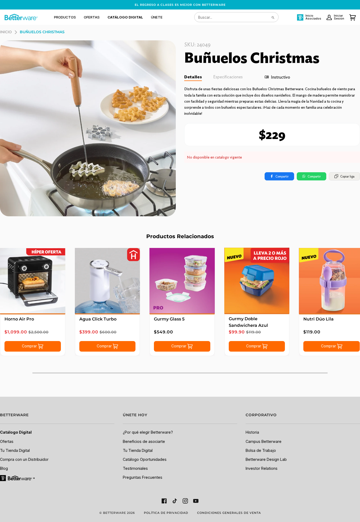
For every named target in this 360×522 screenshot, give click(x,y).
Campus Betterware (263, 441)
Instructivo (280, 77)
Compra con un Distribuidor (24, 459)
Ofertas (6, 441)
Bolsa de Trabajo (261, 450)
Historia (252, 432)
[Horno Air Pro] (32, 280)
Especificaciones (228, 76)
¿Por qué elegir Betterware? (148, 432)
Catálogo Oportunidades (145, 459)
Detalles (193, 76)
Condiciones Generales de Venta (229, 513)
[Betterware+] (18, 478)
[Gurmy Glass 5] (182, 280)
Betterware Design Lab (266, 459)
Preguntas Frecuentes (142, 477)
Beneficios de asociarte (144, 441)
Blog (4, 468)
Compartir (282, 176)
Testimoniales (135, 468)
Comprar (30, 346)
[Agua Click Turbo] (107, 280)
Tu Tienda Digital (15, 450)
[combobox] (236, 17)
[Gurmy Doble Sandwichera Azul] (257, 280)
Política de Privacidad (166, 513)
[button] (65, 17)
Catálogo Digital (16, 432)
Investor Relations (262, 468)
